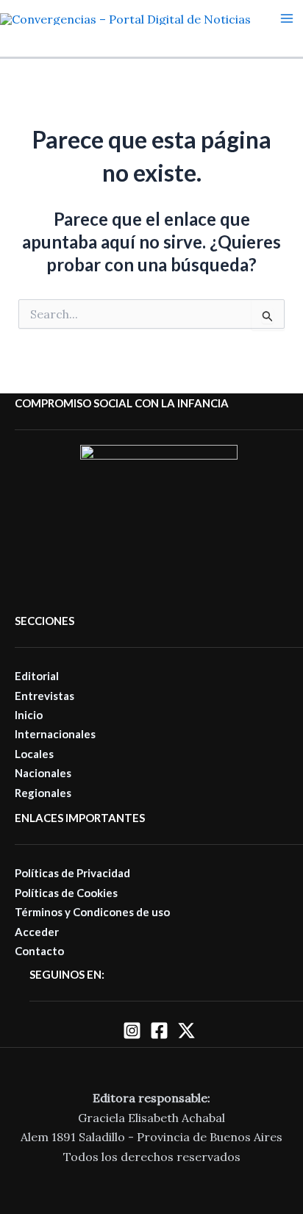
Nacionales (43, 772)
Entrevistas (44, 695)
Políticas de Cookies (66, 892)
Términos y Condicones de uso (92, 911)
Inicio (29, 714)
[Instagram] (132, 1030)
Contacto (39, 950)
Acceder (37, 931)
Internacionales (55, 733)
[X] (186, 1030)
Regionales (43, 792)
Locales (34, 753)
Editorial (37, 675)
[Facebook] (159, 1030)
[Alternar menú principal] (287, 18)
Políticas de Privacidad (72, 872)
